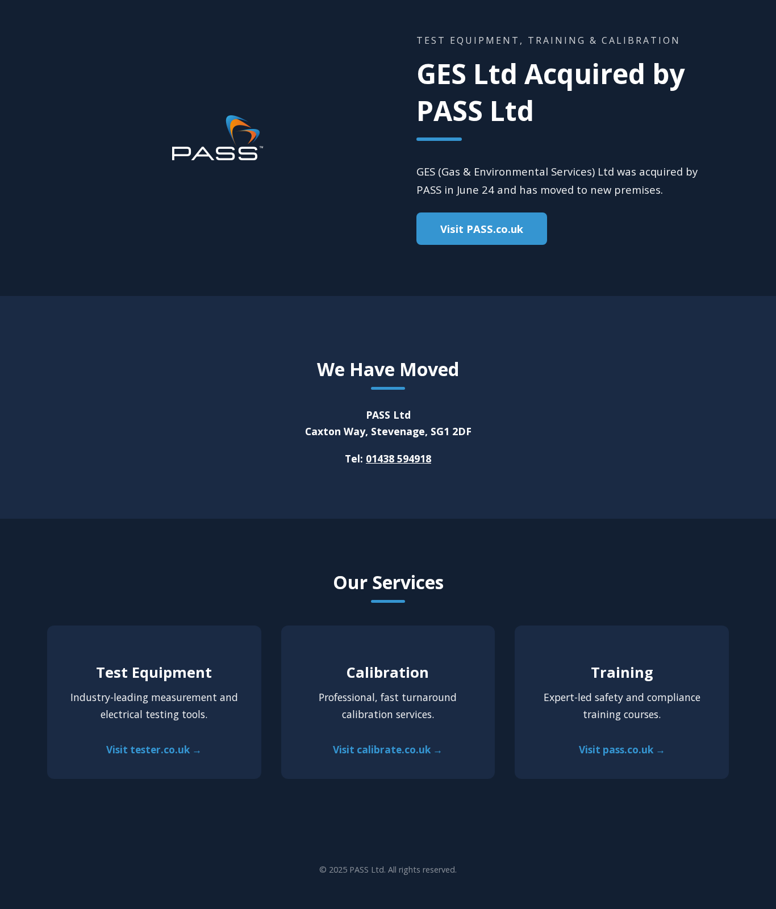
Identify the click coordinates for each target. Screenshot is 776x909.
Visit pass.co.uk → (622, 749)
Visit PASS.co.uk (481, 229)
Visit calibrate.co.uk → (388, 749)
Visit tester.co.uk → (154, 749)
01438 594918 (398, 458)
